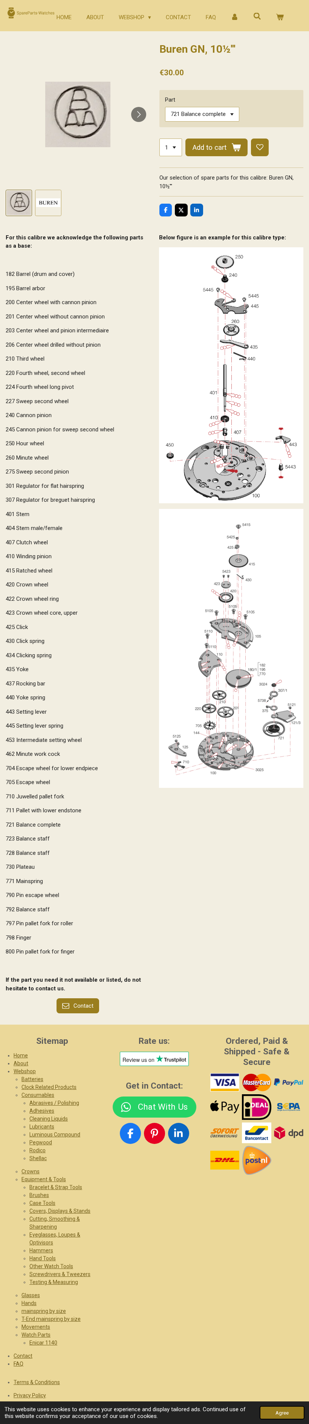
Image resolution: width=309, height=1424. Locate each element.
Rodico (37, 1150)
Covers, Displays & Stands (59, 1211)
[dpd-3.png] (289, 1132)
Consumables (37, 1095)
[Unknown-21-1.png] (257, 1132)
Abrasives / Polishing (54, 1103)
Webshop (25, 1071)
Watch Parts (35, 1335)
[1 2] (170, 147)
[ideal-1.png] (257, 1107)
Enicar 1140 (43, 1343)
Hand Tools (42, 1258)
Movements (35, 1327)
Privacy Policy (30, 1395)
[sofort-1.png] (225, 1132)
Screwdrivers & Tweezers (59, 1274)
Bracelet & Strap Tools (55, 1187)
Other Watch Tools (51, 1266)
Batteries (32, 1079)
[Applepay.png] (225, 1107)
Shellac (38, 1158)
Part (170, 99)
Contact (23, 1356)
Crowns (30, 1171)
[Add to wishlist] (260, 147)
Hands (29, 1303)
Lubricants (41, 1127)
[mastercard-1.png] (257, 1082)
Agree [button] (282, 1413)
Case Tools (42, 1203)
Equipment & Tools (43, 1179)
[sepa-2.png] (289, 1107)
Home (21, 1055)
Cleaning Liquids (48, 1119)
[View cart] (279, 17)
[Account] (234, 17)
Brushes (39, 1195)
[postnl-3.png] (257, 1160)
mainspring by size (43, 1311)
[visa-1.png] (225, 1082)
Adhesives (41, 1111)
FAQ (18, 1364)
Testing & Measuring (53, 1282)
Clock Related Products (48, 1087)
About (21, 1063)
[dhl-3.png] (225, 1160)
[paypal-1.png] (289, 1082)
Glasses (30, 1295)
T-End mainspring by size (51, 1319)
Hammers (41, 1250)
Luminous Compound (54, 1135)
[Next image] (138, 114)
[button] (19, 203)
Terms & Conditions (37, 1382)
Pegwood (40, 1142)
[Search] (257, 16)
